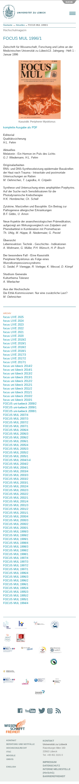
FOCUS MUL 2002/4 (15, 486)
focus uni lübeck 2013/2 (17, 373)
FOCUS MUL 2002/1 (15, 497)
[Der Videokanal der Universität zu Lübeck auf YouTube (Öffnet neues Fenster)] (29, 713)
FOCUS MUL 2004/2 (15, 463)
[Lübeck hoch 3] (25, 682)
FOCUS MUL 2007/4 (15, 414)
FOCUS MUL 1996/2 (15, 580)
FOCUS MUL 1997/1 (15, 569)
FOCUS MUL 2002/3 (15, 490)
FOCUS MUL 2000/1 (15, 527)
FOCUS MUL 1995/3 (15, 591)
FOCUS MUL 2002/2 (15, 493)
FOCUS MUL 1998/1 (15, 554)
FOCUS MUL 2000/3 (15, 520)
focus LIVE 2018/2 (14, 347)
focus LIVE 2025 (13, 317)
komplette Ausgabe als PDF (20, 127)
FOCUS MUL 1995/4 (15, 588)
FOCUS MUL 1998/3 (15, 546)
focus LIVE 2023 (13, 324)
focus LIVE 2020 (13, 335)
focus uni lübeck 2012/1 (17, 384)
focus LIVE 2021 (13, 332)
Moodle (11, 755)
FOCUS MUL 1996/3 (15, 576)
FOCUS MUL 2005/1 (15, 456)
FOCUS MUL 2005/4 (15, 445)
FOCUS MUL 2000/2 (15, 524)
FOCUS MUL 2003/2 (15, 478)
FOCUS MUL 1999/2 (15, 535)
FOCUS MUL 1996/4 (15, 573)
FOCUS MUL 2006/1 (15, 441)
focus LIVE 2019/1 (14, 343)
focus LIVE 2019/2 (14, 339)
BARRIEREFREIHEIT (54, 776)
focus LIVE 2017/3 (14, 354)
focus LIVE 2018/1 (14, 350)
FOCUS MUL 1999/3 (15, 531)
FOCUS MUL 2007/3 (15, 418)
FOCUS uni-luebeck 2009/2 (19, 403)
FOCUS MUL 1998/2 (15, 550)
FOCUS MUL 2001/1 (15, 512)
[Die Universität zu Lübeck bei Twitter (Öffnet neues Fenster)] (40, 713)
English (11, 767)
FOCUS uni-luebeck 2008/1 (19, 411)
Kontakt (11, 740)
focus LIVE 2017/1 (14, 362)
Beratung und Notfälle (20, 744)
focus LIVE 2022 (13, 328)
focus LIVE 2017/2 (14, 358)
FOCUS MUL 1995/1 (15, 599)
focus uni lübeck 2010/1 (17, 399)
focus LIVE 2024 (13, 320)
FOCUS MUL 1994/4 (15, 603)
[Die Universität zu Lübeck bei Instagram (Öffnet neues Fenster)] (49, 713)
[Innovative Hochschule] (40, 692)
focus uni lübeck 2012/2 (17, 381)
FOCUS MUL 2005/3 (15, 448)
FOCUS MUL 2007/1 (15, 426)
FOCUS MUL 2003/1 (15, 482)
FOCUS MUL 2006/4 (15, 430)
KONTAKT (48, 740)
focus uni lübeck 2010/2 (17, 396)
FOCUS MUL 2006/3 (15, 433)
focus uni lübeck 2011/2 (17, 388)
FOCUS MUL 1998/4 (15, 542)
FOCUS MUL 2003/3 (15, 475)
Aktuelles (20, 25)
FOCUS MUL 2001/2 (15, 509)
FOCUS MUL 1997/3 (15, 561)
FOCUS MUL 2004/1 (15, 467)
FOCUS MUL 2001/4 (15, 501)
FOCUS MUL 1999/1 (15, 539)
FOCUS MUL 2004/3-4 (17, 460)
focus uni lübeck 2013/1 (17, 377)
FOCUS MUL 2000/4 (15, 516)
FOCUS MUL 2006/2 (15, 437)
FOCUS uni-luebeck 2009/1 (19, 407)
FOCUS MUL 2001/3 (15, 505)
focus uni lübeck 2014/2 (17, 366)
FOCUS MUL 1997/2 (15, 565)
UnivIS (9, 759)
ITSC (8, 752)
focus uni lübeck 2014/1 (17, 369)
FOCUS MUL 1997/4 (15, 557)
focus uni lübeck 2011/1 (17, 392)
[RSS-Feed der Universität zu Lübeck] (57, 713)
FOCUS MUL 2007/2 (15, 422)
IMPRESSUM (49, 762)
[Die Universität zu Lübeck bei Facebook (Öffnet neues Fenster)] (20, 713)
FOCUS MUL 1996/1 (15, 584)
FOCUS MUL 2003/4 (15, 471)
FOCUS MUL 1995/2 (15, 595)
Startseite (7, 25)
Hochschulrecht (16, 748)
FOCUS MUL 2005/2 (15, 452)
